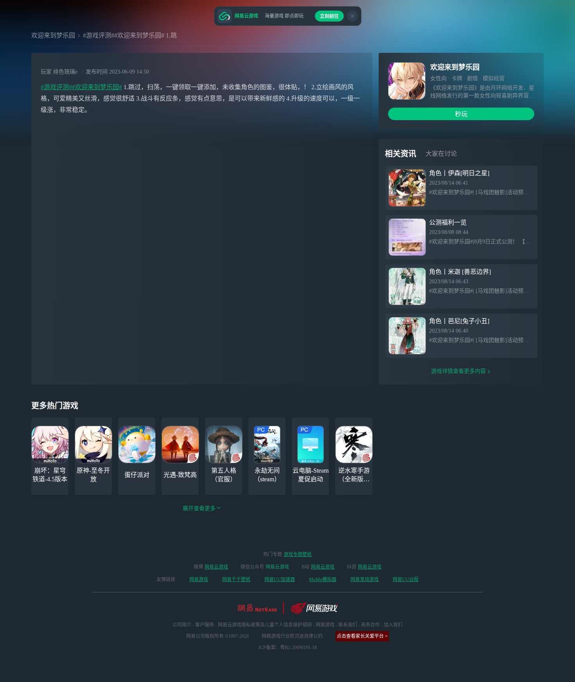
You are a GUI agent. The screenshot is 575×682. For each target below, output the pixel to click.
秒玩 (461, 114)
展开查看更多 (199, 508)
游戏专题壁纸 (298, 554)
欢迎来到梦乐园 (53, 35)
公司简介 (181, 625)
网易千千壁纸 (236, 579)
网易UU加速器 (279, 579)
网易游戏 (198, 579)
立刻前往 (329, 16)
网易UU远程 (406, 579)
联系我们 (347, 625)
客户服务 (204, 625)
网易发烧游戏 (364, 579)
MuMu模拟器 (322, 579)
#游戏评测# (56, 87)
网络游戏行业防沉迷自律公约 (292, 636)
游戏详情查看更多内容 (458, 371)
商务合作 (370, 625)
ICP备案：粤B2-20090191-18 (288, 647)
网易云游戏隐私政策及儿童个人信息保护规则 (265, 625)
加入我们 (393, 625)
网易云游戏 (216, 567)
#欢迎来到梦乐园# (97, 87)
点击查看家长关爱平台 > (362, 636)
